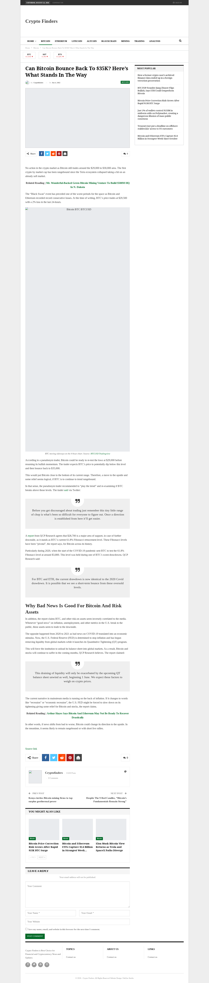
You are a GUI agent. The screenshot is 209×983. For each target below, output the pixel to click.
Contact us (58, 3)
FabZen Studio (128, 978)
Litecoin (77, 41)
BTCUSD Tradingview (100, 453)
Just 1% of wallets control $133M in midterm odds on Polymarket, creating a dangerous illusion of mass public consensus (158, 114)
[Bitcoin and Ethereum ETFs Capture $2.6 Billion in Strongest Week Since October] (77, 829)
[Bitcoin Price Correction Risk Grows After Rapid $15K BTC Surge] (44, 829)
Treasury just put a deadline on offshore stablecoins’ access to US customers (158, 127)
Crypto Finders (41, 21)
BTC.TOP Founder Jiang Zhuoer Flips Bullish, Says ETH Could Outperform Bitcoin (156, 90)
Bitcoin (45, 41)
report (31, 535)
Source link (31, 748)
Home (30, 41)
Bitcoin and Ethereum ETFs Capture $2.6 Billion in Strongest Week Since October (158, 137)
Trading (139, 41)
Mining (125, 41)
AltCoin (92, 41)
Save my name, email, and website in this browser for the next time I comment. (64, 929)
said (66, 490)
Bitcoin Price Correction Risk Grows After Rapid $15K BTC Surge (158, 102)
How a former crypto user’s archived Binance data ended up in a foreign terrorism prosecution (156, 78)
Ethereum (61, 41)
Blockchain (108, 41)
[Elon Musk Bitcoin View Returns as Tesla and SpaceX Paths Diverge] (111, 829)
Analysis (154, 41)
